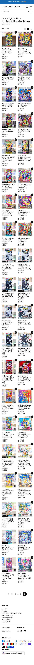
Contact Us (6, 620)
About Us (5, 609)
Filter (7, 29)
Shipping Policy (7, 618)
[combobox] (17, 11)
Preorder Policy (7, 615)
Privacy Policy (6, 622)
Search (4, 611)
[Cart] (27, 6)
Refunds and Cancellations (12, 613)
